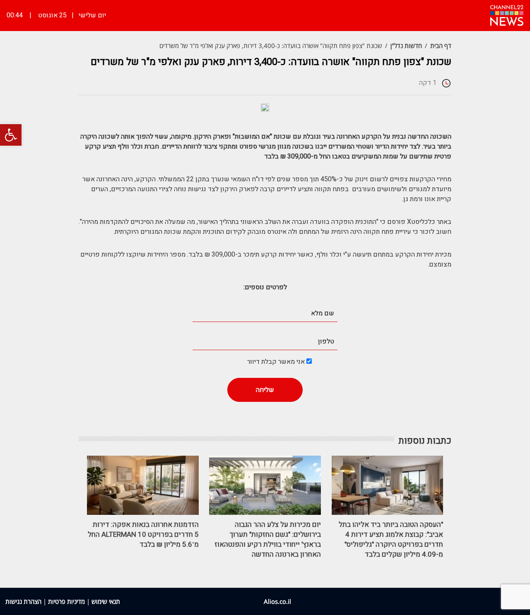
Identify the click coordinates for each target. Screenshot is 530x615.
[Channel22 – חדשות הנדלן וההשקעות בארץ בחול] (506, 14)
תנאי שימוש (106, 601)
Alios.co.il (277, 601)
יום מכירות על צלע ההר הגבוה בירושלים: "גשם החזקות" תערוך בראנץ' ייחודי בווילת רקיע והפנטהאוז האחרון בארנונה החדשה (267, 539)
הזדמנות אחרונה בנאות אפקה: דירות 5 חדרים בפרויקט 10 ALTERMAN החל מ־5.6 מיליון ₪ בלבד (143, 534)
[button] (11, 135)
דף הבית (440, 45)
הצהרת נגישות (23, 601)
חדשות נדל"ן (406, 45)
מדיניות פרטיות (66, 601)
